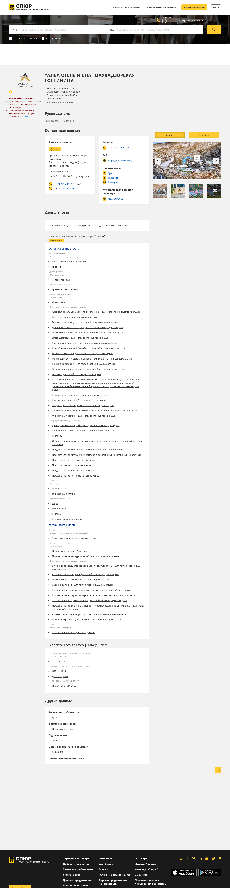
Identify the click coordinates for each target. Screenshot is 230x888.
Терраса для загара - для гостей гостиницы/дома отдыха (83, 405)
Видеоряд (204, 135)
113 (164, 21)
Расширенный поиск (188, 20)
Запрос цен (56, 240)
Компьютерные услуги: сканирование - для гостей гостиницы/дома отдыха (93, 595)
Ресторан (57, 513)
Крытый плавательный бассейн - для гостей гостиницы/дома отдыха (90, 348)
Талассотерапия (61, 279)
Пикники (57, 266)
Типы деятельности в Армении (161, 7)
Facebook (113, 177)
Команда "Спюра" (146, 869)
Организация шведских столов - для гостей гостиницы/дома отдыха (89, 600)
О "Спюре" (141, 858)
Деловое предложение (77, 880)
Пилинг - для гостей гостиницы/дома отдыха (76, 374)
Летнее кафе (59, 508)
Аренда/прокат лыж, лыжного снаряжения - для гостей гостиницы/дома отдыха (96, 311)
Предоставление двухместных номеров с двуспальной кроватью (87, 449)
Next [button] (216, 161)
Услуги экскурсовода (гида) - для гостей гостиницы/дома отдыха (87, 619)
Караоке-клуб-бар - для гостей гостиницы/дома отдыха (82, 584)
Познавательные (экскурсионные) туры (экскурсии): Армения (85, 556)
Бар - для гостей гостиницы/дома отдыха (74, 316)
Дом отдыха (58, 302)
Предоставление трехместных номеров (73, 470)
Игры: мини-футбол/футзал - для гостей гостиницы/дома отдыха (87, 332)
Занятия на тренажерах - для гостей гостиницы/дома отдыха (85, 574)
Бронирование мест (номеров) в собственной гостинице (83, 430)
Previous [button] (158, 161)
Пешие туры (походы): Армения (69, 550)
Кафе (55, 503)
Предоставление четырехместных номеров (75, 475)
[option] (187, 160)
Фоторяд (169, 135)
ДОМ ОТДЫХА (60, 676)
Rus (214, 7)
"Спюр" (26, 116)
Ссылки (103, 869)
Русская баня (59, 488)
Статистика (105, 858)
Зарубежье (106, 864)
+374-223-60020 (64, 188)
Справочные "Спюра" (76, 858)
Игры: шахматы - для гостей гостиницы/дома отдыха (81, 337)
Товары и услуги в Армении (126, 7)
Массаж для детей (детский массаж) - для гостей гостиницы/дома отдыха (92, 358)
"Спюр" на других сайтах (114, 874)
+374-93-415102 (68, 184)
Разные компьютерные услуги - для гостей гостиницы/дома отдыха (89, 614)
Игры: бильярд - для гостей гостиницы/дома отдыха (80, 579)
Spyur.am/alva (115, 198)
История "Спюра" (146, 864)
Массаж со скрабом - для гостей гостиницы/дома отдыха (83, 363)
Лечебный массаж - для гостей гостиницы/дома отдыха (82, 353)
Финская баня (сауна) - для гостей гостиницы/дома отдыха (84, 415)
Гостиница (58, 435)
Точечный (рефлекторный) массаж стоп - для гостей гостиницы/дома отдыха (94, 410)
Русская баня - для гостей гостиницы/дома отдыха (79, 394)
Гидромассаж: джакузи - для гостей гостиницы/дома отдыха (85, 322)
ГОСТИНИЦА (59, 670)
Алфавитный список (75, 885)
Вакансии (141, 874)
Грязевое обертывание (65, 289)
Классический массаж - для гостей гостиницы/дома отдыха (84, 342)
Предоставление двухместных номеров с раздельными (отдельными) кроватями (96, 454)
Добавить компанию (194, 7)
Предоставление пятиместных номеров (74, 465)
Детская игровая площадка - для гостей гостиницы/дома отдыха (87, 327)
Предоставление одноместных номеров (74, 459)
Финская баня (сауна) (64, 493)
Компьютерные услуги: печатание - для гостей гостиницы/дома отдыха (91, 589)
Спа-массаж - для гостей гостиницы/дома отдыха (79, 400)
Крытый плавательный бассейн (69, 261)
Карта (56, 149)
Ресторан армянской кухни (67, 518)
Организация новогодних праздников (73, 632)
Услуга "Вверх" (72, 874)
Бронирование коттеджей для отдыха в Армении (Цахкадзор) (86, 425)
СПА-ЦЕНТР (58, 661)
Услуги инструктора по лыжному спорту (74, 537)
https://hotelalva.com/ (120, 160)
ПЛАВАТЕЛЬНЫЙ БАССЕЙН (66, 685)
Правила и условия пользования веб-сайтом (151, 881)
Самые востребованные (78, 869)
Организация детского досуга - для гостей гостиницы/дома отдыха (89, 368)
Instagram (113, 182)
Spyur (111, 173)
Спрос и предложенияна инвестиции (113, 881)
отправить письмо (118, 147)
